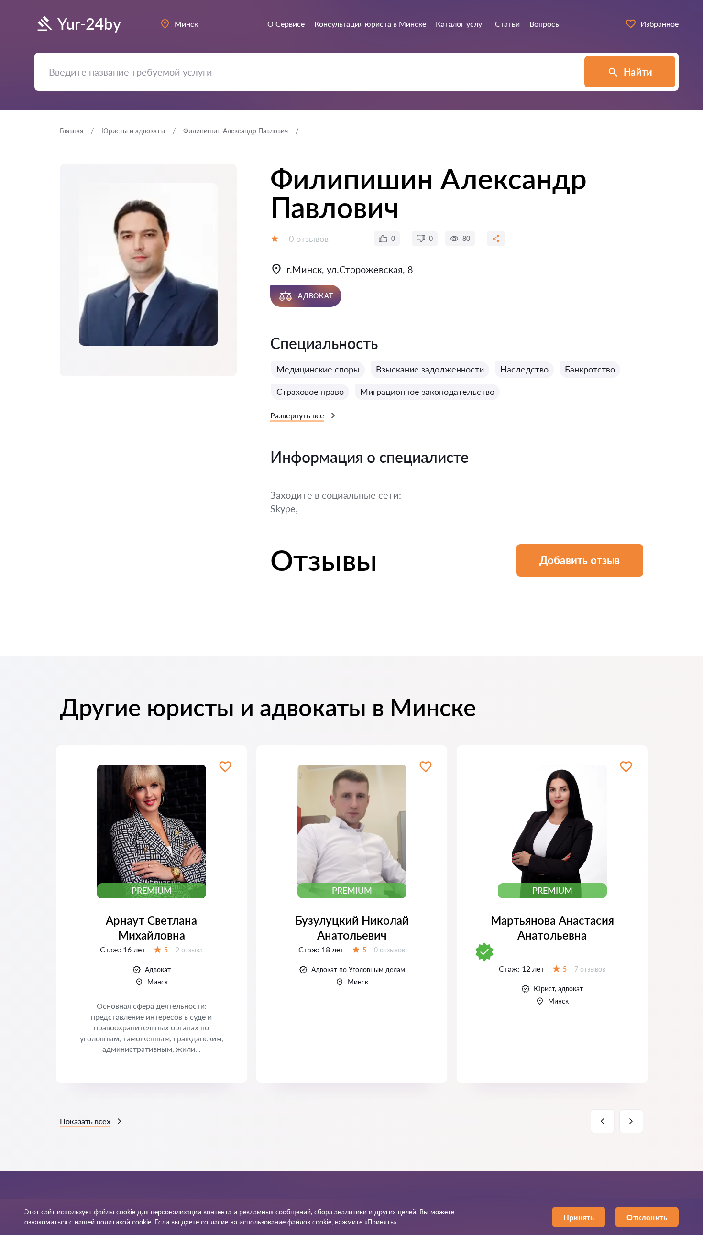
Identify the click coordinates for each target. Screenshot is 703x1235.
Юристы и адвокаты (133, 131)
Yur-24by (89, 23)
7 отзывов (589, 969)
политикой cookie (124, 1222)
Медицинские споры (318, 369)
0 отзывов (309, 238)
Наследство (524, 369)
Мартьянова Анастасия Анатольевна (552, 927)
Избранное (659, 23)
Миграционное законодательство (427, 391)
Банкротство (590, 369)
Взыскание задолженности (430, 369)
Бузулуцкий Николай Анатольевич (352, 927)
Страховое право (310, 391)
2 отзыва (189, 950)
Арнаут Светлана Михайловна (151, 927)
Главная (71, 131)
